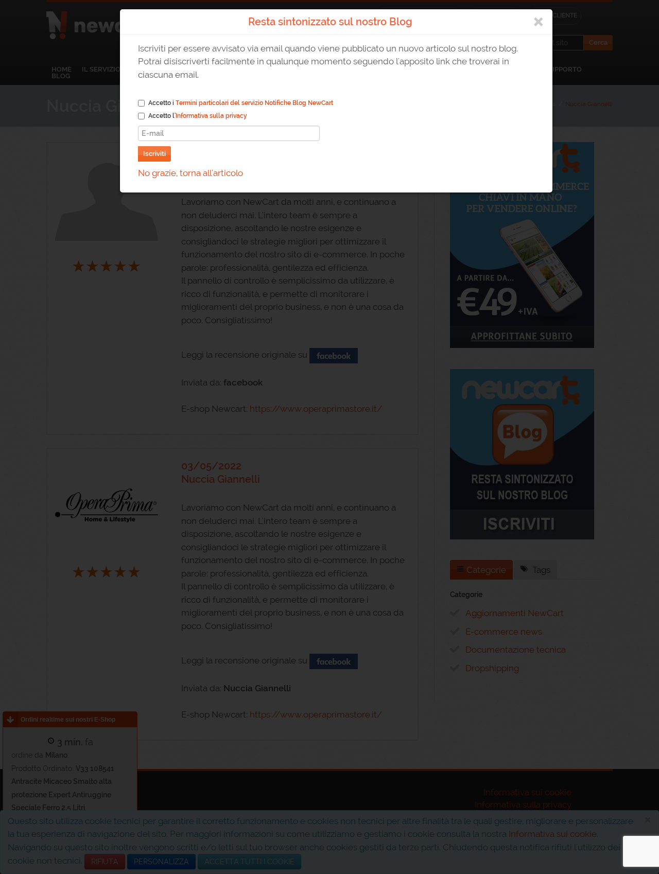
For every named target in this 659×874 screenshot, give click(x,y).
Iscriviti (154, 154)
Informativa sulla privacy (211, 115)
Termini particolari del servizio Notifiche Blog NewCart (254, 103)
